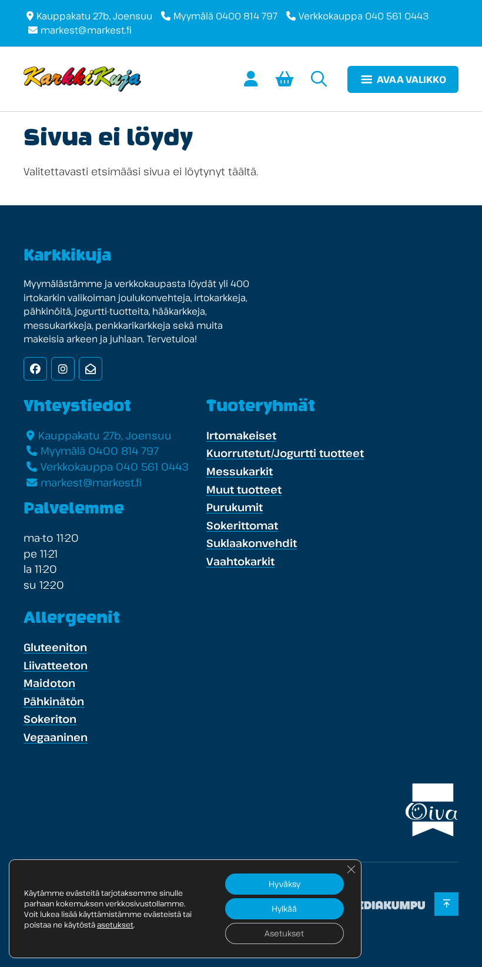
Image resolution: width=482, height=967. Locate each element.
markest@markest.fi (86, 30)
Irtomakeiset (241, 435)
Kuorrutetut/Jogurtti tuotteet (285, 453)
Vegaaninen (56, 737)
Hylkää (284, 908)
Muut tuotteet (244, 489)
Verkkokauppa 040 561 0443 (364, 15)
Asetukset (284, 933)
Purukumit (234, 507)
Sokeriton (50, 719)
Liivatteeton (56, 665)
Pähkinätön (54, 701)
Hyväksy (284, 883)
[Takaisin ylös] (446, 904)
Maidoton (49, 683)
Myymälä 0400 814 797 (225, 15)
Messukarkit (239, 471)
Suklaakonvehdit (251, 543)
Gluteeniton (55, 647)
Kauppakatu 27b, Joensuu (94, 15)
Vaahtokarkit (240, 561)
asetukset (115, 924)
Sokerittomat (242, 525)
